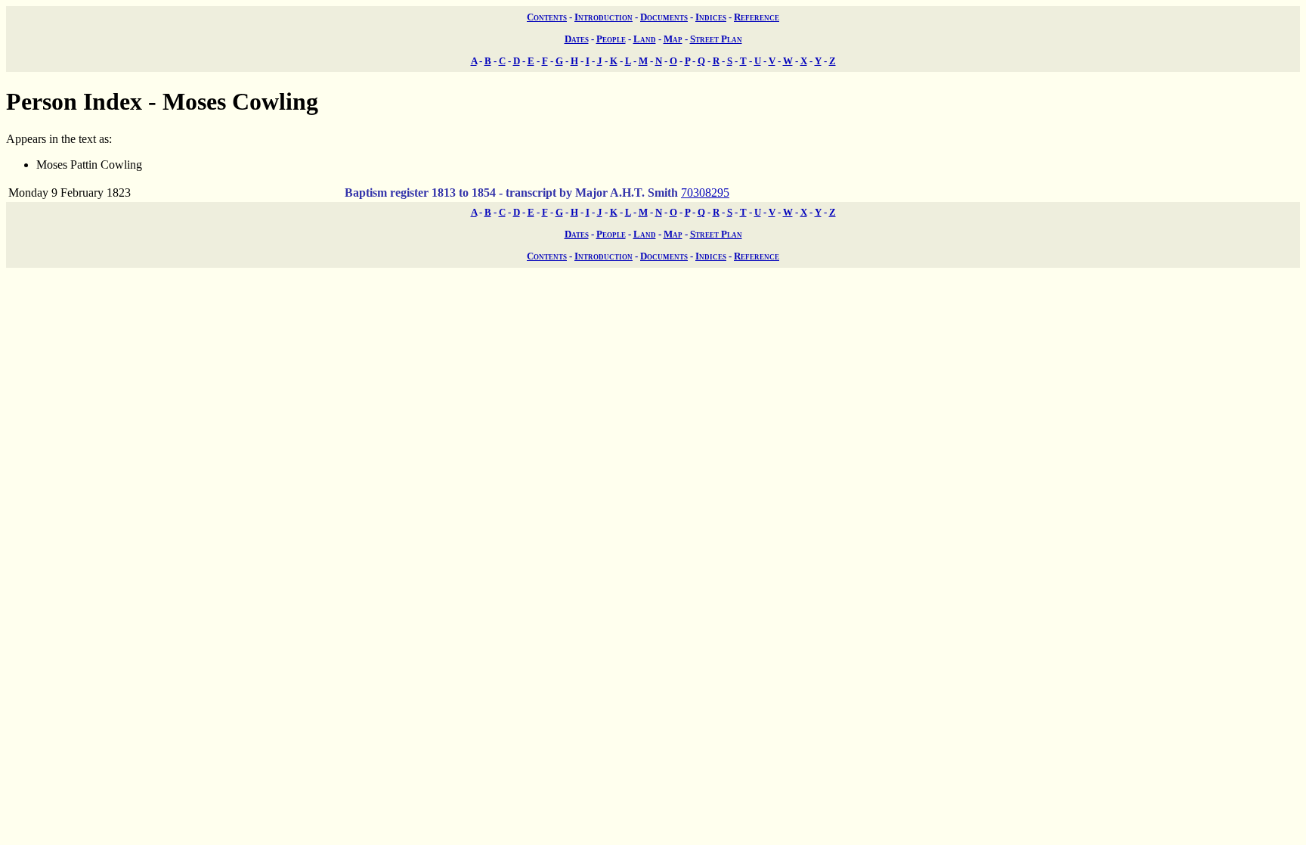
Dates (577, 39)
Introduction (603, 17)
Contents (547, 17)
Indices (710, 17)
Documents (664, 17)
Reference (756, 17)
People (611, 39)
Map (673, 39)
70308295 (705, 192)
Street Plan (716, 39)
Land (644, 39)
